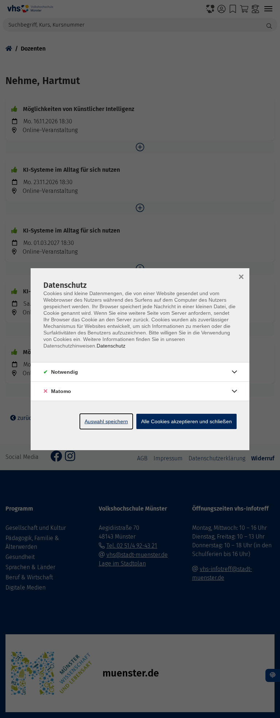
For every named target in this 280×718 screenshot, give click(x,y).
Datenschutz (111, 346)
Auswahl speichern (106, 421)
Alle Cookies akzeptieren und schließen (186, 421)
